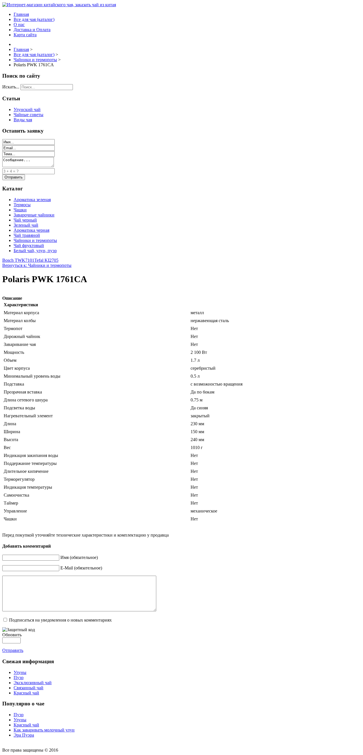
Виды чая (23, 119)
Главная (21, 14)
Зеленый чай (26, 225)
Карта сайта (25, 34)
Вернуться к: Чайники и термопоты (36, 265)
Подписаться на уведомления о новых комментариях (60, 620)
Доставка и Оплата (32, 29)
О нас (19, 24)
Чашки (20, 209)
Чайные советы (28, 114)
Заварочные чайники (34, 214)
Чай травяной (27, 235)
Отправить (12, 650)
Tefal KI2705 (46, 260)
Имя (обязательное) (79, 557)
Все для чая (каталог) (34, 19)
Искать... (10, 86)
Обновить (12, 634)
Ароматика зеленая (32, 199)
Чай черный (25, 220)
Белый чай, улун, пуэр (35, 250)
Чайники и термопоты (35, 240)
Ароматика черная (31, 230)
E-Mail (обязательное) (81, 567)
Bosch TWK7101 (18, 260)
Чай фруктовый (29, 245)
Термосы (22, 204)
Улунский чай (27, 109)
